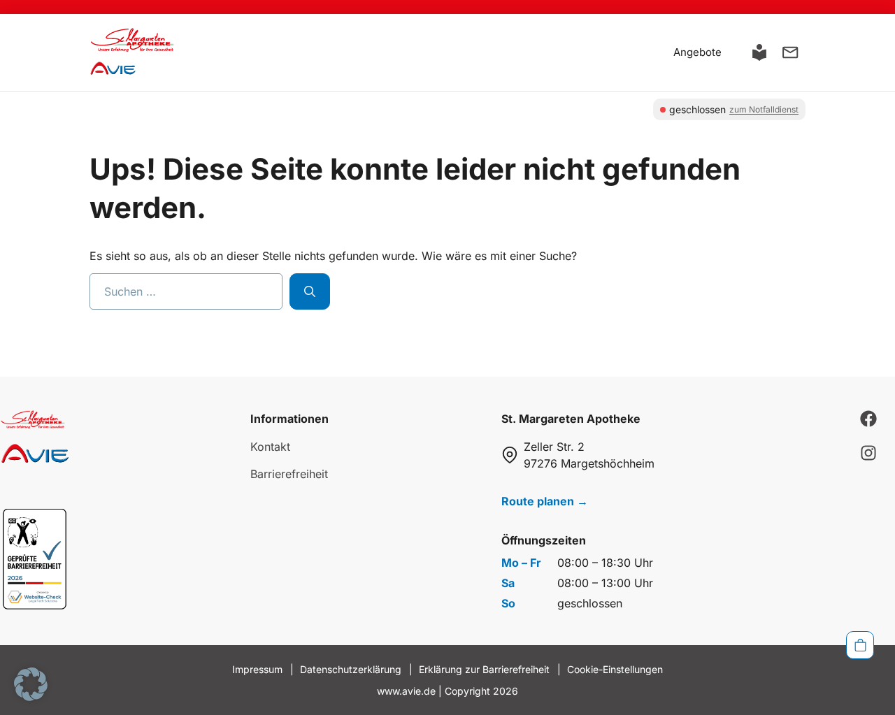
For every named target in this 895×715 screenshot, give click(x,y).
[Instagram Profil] (868, 453)
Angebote (697, 52)
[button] (31, 684)
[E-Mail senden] (790, 52)
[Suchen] (309, 291)
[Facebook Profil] (868, 418)
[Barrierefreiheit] (759, 52)
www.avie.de (406, 691)
